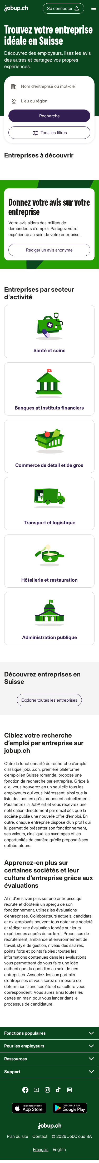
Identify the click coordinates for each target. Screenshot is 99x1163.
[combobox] (49, 86)
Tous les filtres (54, 132)
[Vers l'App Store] (29, 1108)
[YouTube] (36, 1089)
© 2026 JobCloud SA (72, 1136)
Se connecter (59, 8)
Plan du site (17, 1136)
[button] (49, 1033)
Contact (39, 1136)
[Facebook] (25, 1089)
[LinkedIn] (69, 1089)
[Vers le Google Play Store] (70, 1108)
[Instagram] (47, 1089)
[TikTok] (58, 1089)
